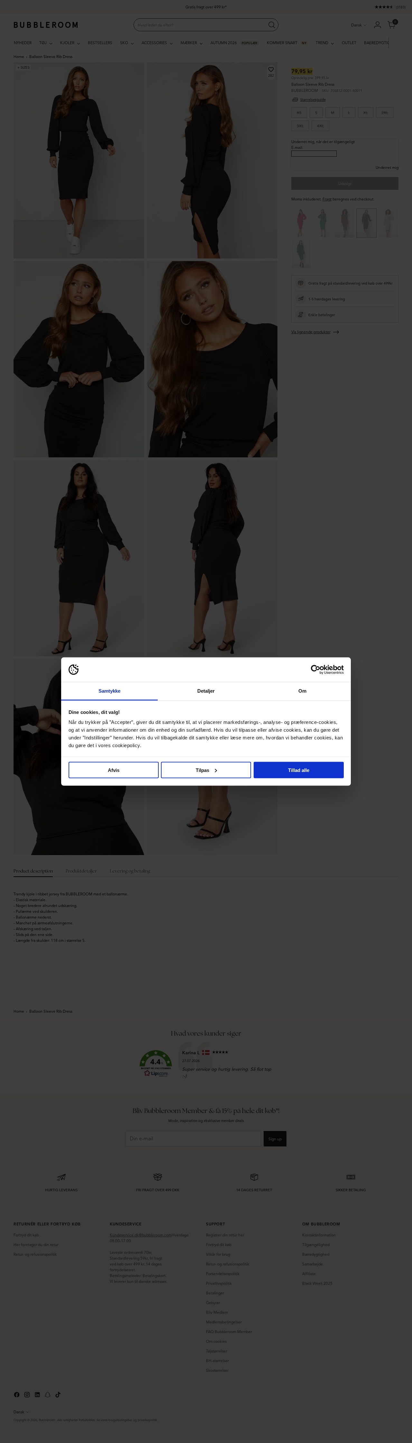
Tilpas (202, 770)
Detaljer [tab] (206, 691)
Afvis (113, 770)
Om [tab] (302, 691)
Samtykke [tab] (109, 691)
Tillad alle (298, 770)
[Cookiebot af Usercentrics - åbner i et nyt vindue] (315, 670)
